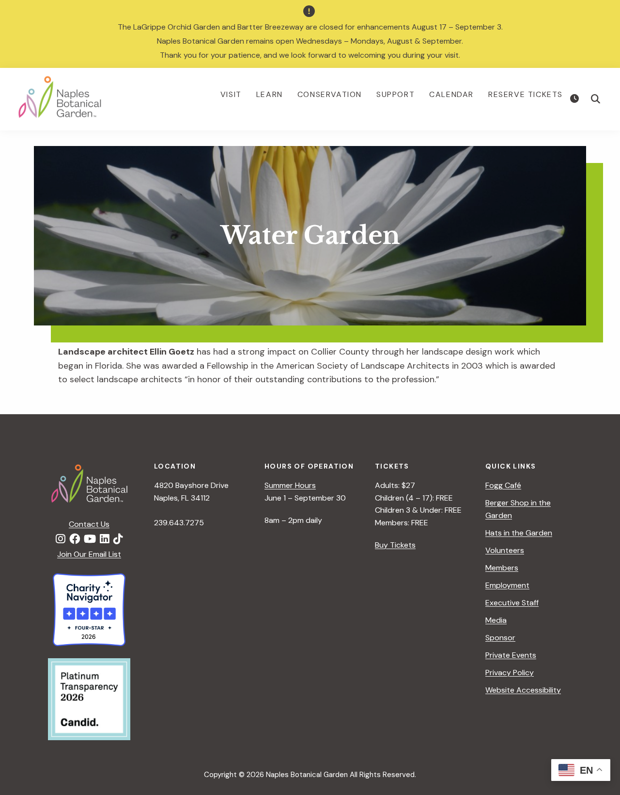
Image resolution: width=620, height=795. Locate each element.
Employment (507, 585)
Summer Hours (290, 485)
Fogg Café (503, 485)
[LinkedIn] (104, 539)
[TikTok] (118, 539)
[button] (595, 99)
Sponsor (500, 638)
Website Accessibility (523, 690)
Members (501, 568)
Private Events (510, 655)
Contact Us (89, 524)
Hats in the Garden (518, 533)
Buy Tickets (395, 545)
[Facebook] (74, 539)
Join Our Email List (89, 554)
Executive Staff (512, 603)
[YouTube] (90, 539)
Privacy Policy (509, 672)
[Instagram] (60, 539)
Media (496, 620)
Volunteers (504, 550)
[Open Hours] (575, 99)
